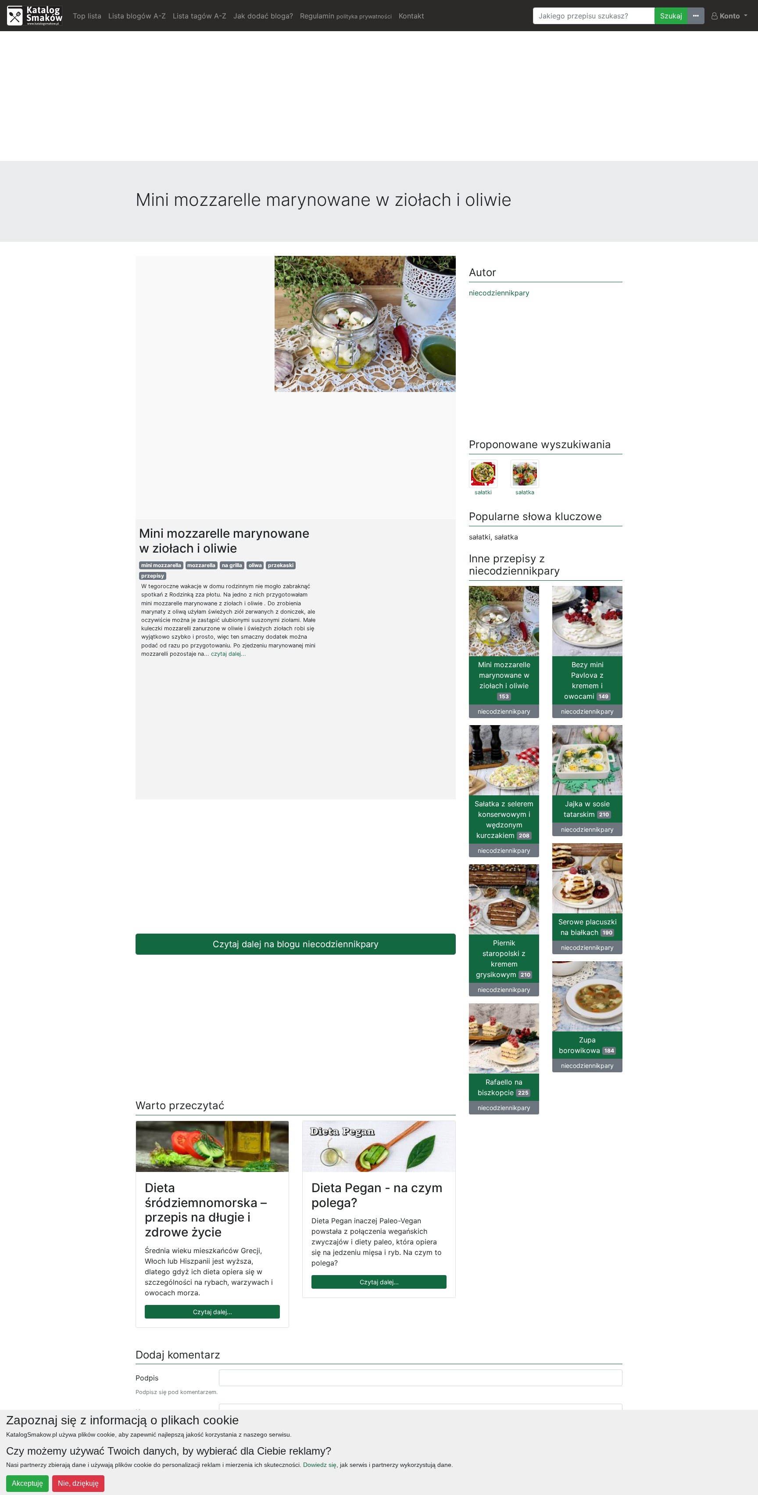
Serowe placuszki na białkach (587, 927)
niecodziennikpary (499, 292)
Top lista (87, 15)
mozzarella (201, 565)
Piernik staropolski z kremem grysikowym (503, 958)
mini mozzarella (161, 565)
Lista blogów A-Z (137, 15)
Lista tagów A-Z (199, 15)
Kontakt (411, 15)
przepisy (152, 575)
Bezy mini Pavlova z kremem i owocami (586, 680)
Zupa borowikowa (586, 1045)
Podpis (147, 1377)
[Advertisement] (379, 99)
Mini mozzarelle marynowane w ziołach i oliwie (504, 680)
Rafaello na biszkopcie (503, 1087)
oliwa (255, 565)
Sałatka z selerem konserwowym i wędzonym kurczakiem (504, 819)
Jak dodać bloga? (263, 15)
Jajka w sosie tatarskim (587, 809)
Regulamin (346, 15)
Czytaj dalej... (212, 1311)
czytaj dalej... (228, 653)
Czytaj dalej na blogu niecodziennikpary (296, 944)
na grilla (232, 565)
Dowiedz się (319, 1464)
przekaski (280, 565)
